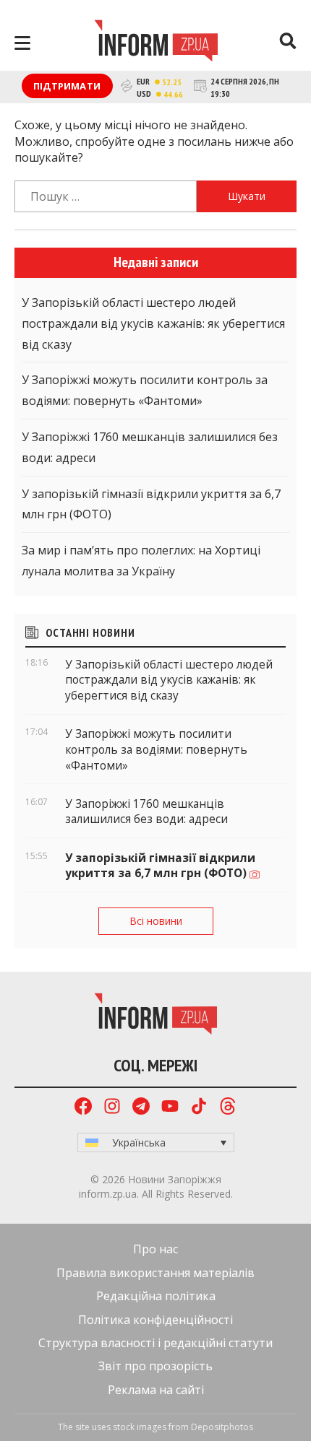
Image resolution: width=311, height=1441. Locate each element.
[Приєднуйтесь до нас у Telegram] (141, 1107)
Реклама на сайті (156, 1390)
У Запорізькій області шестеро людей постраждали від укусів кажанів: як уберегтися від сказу (153, 323)
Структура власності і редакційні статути (155, 1343)
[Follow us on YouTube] (170, 1107)
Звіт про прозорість (155, 1366)
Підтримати (67, 85)
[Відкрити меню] (22, 42)
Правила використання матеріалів (155, 1273)
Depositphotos (222, 1427)
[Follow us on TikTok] (199, 1107)
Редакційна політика (156, 1296)
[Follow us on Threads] (228, 1107)
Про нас (155, 1249)
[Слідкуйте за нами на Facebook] (83, 1107)
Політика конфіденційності (155, 1320)
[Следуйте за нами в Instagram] (112, 1107)
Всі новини (155, 921)
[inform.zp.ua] (156, 42)
